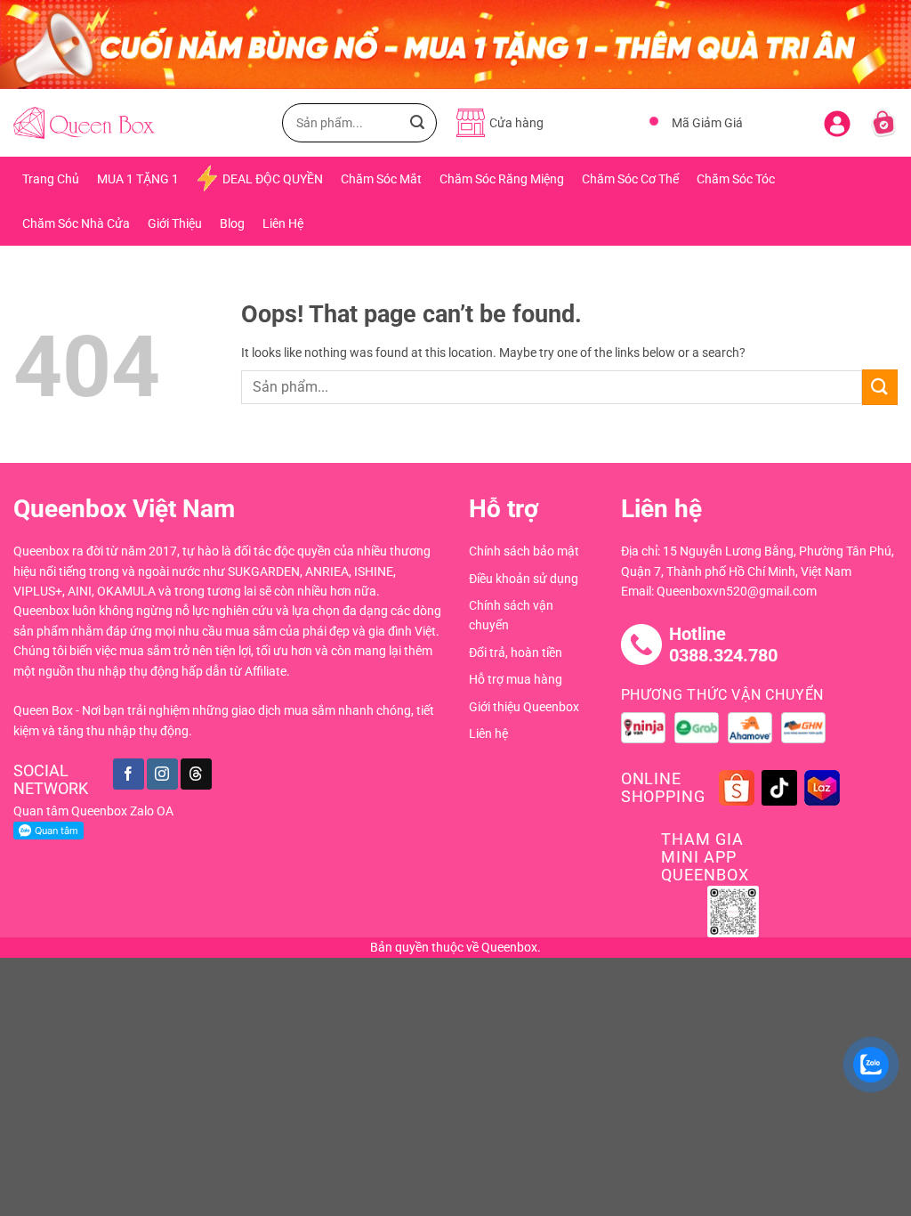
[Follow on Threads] (196, 774)
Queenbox (509, 947)
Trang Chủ (50, 179)
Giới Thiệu (175, 223)
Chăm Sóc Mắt (381, 179)
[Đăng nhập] (837, 120)
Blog (232, 223)
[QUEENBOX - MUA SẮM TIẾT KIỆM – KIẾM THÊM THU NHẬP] (84, 123)
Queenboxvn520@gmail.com (737, 591)
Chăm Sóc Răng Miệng (501, 179)
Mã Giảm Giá (707, 123)
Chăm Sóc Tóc (736, 179)
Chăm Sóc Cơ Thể (630, 179)
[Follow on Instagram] (162, 774)
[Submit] (417, 123)
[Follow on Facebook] (128, 774)
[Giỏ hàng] (883, 123)
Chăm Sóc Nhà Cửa (76, 223)
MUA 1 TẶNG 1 (138, 179)
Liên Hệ (282, 223)
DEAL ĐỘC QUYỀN (272, 179)
